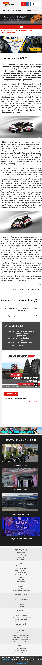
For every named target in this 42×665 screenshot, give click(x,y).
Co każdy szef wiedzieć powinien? (21, 617)
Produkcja (21, 604)
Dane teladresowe (21, 650)
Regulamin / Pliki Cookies (21, 653)
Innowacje (21, 606)
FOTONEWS (21, 440)
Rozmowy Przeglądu (21, 568)
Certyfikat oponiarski (21, 575)
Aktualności (21, 550)
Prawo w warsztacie (21, 615)
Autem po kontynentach (21, 622)
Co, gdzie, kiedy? (14, 326)
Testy (21, 584)
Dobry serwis (21, 586)
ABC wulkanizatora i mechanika (21, 591)
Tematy (21, 563)
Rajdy (32, 30)
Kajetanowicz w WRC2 (8, 32)
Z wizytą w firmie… (21, 570)
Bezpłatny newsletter (21, 642)
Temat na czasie (21, 573)
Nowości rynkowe (21, 566)
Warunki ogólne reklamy (21, 637)
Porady (21, 610)
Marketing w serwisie (21, 619)
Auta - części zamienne (21, 599)
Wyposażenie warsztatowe (21, 602)
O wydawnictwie (21, 648)
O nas (21, 646)
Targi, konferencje (21, 555)
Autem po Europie (21, 624)
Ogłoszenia (10, 393)
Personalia (21, 577)
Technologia (21, 594)
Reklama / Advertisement (21, 635)
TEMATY (16, 30)
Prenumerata (17, 10)
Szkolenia (21, 557)
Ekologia (21, 579)
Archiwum (27, 10)
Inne (21, 626)
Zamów (36, 10)
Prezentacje (21, 581)
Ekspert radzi (21, 613)
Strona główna (5, 30)
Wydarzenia (21, 552)
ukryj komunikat (21, 663)
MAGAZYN (6, 10)
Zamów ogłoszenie (31, 401)
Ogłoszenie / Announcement (21, 639)
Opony (21, 597)
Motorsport (24, 30)
